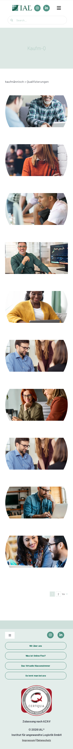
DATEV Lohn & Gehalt (36, 303)
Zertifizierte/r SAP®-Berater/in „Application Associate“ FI (36, 496)
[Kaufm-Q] (36, 111)
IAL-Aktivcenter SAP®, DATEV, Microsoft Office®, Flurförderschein (36, 398)
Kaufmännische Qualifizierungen (36, 156)
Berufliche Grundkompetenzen (36, 107)
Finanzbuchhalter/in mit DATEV (36, 352)
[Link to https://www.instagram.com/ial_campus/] (50, 635)
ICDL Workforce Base (36, 205)
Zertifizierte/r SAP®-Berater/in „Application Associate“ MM (36, 545)
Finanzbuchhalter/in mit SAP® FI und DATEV (36, 450)
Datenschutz (44, 740)
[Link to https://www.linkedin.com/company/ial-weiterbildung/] (61, 635)
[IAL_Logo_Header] (22, 6)
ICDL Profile (36, 254)
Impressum (28, 740)
